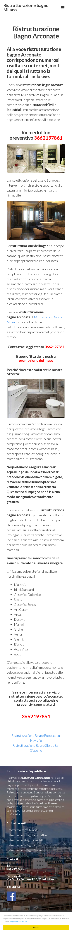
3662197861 (48, 138)
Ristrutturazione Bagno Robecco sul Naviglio (36, 737)
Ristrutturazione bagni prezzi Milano (27, 835)
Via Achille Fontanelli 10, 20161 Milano (31, 879)
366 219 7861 (15, 868)
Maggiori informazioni (18, 921)
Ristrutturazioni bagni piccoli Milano (27, 840)
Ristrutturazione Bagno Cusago (25, 845)
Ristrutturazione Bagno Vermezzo (26, 850)
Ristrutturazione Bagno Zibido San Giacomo (36, 747)
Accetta (36, 927)
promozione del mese (36, 360)
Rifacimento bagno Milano (22, 830)
